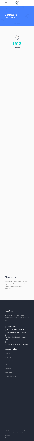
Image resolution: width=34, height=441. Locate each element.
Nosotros (7, 353)
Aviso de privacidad (10, 376)
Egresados (8, 368)
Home (6, 17)
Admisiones (8, 357)
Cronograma (8, 372)
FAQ (6, 365)
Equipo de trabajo (10, 361)
